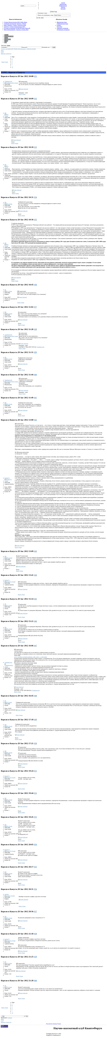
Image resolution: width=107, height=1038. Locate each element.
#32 (35, 99)
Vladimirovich (8, 81)
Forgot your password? (7, 49)
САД (2, 52)
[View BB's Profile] (8, 116)
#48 (35, 696)
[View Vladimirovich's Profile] (11, 83)
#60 (35, 980)
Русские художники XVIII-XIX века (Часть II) (17, 28)
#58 (35, 934)
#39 (35, 352)
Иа (5, 290)
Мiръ (2, 50)
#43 (35, 551)
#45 (35, 599)
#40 (35, 375)
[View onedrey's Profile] (10, 896)
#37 (35, 307)
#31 (35, 76)
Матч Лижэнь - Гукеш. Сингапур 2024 (15, 25)
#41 (35, 398)
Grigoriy (10, 1018)
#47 (35, 646)
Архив (63, 2)
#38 (35, 329)
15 (12, 67)
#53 (35, 817)
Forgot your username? (20, 49)
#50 (35, 743)
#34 (35, 197)
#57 (35, 911)
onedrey (7, 894)
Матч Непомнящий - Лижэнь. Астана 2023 (16, 29)
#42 (35, 420)
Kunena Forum (57, 1024)
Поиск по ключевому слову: (46, 15)
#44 (35, 575)
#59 (35, 957)
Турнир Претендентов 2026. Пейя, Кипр (15, 22)
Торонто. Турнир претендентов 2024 (14, 26)
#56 (35, 889)
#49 (35, 719)
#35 (35, 220)
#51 (35, 771)
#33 (35, 147)
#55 (35, 867)
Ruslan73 (7, 478)
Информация (63, 5)
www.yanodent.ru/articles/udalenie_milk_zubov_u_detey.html (30, 657)
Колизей (63, 8)
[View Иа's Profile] (8, 291)
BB (5, 113)
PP (5, 604)
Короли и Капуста (6, 53)
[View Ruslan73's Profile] (10, 481)
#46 (35, 621)
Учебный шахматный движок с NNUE (15, 23)
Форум (63, 7)
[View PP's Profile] (8, 605)
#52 (35, 793)
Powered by (49, 1024)
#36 (35, 285)
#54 (35, 844)
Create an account (31, 49)
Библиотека (63, 4)
